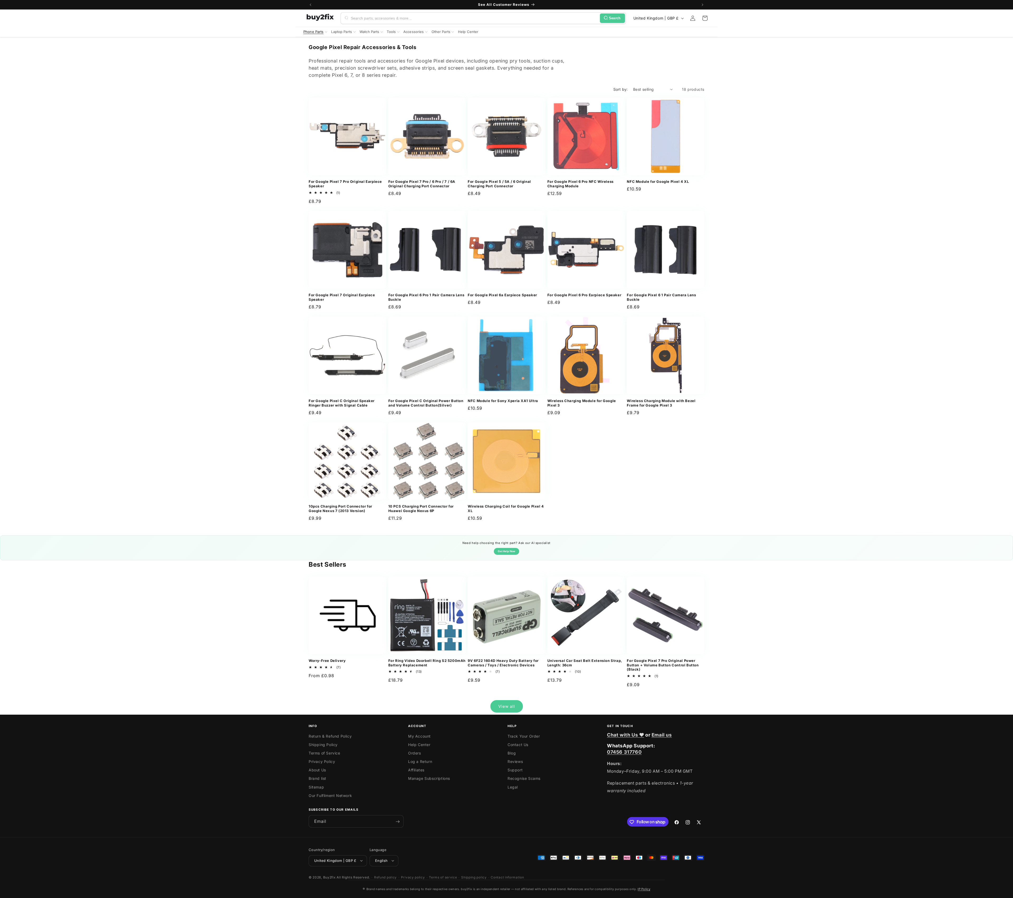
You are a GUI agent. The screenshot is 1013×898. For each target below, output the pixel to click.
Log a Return (420, 761)
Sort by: (620, 89)
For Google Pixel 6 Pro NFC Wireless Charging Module (580, 183)
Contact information (507, 877)
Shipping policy (474, 877)
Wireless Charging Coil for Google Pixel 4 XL (506, 508)
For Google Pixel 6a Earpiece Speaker (502, 295)
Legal (513, 787)
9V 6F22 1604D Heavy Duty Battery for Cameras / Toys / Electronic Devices (503, 662)
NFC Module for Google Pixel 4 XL (658, 181)
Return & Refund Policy (330, 736)
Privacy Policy (322, 761)
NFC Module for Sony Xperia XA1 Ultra (503, 401)
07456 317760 (624, 752)
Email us (662, 735)
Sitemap (316, 787)
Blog (512, 753)
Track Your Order (524, 736)
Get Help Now (506, 551)
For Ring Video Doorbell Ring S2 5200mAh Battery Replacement (427, 662)
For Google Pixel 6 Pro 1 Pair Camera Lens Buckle (426, 297)
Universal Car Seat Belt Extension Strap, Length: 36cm (584, 662)
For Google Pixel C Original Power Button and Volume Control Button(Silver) (426, 403)
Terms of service (443, 877)
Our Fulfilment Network (330, 795)
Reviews (515, 761)
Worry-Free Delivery (327, 660)
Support (515, 770)
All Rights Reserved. (353, 877)
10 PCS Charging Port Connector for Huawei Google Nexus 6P (421, 508)
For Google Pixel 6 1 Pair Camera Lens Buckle (661, 297)
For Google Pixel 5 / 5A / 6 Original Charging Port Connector (499, 183)
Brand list (317, 778)
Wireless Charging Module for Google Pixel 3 (581, 403)
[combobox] (474, 18)
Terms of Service (324, 753)
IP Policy (644, 889)
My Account (419, 736)
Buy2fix (329, 877)
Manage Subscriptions (429, 778)
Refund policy (385, 877)
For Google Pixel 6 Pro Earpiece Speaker (584, 295)
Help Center (419, 744)
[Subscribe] (397, 821)
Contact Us (518, 744)
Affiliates (416, 770)
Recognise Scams (524, 778)
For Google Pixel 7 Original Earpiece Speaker (342, 297)
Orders (414, 753)
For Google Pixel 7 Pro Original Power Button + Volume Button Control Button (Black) (663, 665)
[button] (705, 18)
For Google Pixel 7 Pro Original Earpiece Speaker (345, 183)
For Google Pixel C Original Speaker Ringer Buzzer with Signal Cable (342, 403)
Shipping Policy (323, 744)
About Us (317, 770)
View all (506, 706)
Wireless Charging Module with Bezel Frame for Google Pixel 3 (661, 403)
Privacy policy (413, 877)
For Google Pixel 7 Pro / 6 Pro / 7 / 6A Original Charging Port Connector (421, 183)
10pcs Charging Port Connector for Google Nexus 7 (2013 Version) (340, 508)
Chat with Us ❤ (625, 735)
